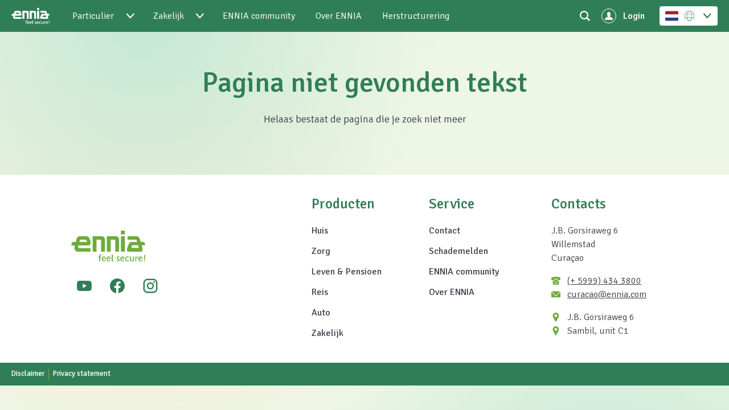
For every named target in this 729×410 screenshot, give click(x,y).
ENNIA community (464, 271)
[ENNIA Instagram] (150, 286)
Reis (320, 292)
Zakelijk (327, 333)
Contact (444, 230)
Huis (320, 230)
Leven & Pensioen (347, 271)
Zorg (321, 251)
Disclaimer (27, 373)
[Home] (30, 16)
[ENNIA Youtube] (84, 286)
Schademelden (458, 251)
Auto (321, 312)
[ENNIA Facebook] (117, 286)
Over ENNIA (451, 292)
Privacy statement (81, 373)
